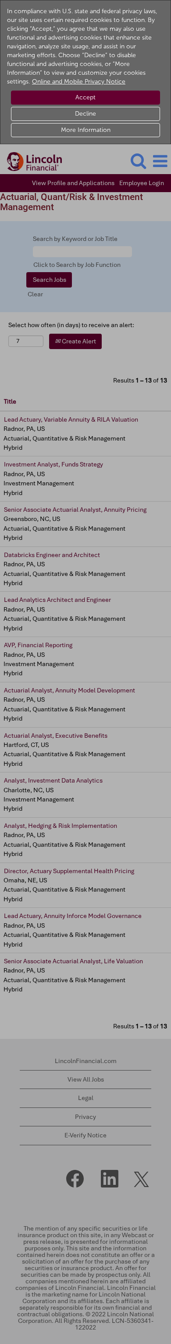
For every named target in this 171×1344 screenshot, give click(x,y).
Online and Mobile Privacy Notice (78, 81)
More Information (85, 130)
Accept (85, 97)
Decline (85, 113)
